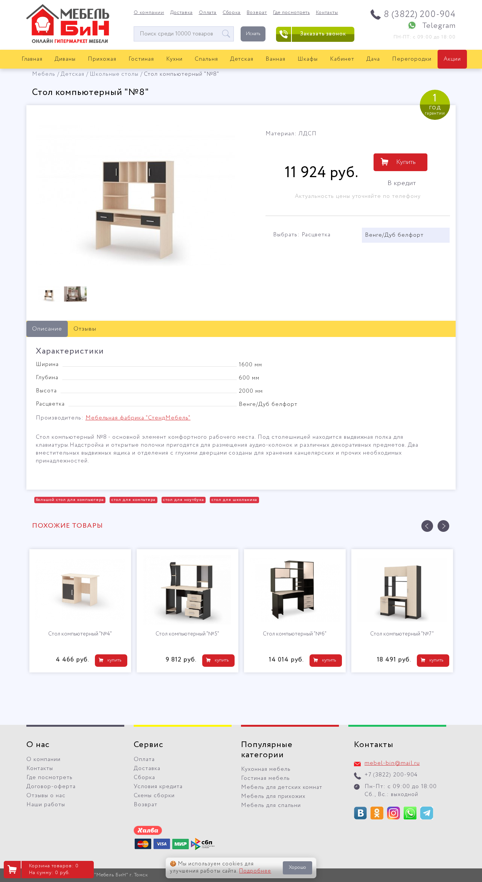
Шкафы (307, 59)
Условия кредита (158, 786)
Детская (242, 59)
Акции (452, 59)
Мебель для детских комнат (281, 787)
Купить (406, 162)
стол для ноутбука (183, 500)
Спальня (206, 59)
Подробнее (255, 871)
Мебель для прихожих (273, 796)
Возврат (257, 12)
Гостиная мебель (265, 778)
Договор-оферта (51, 786)
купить (114, 660)
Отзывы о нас (46, 796)
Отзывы (84, 329)
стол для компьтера (133, 500)
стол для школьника (235, 500)
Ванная (275, 59)
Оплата (208, 12)
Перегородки (412, 59)
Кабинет (342, 59)
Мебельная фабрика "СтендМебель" (138, 418)
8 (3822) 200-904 (420, 14)
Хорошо (297, 867)
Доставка (181, 12)
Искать (253, 33)
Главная (32, 59)
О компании (149, 12)
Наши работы (45, 805)
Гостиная (141, 59)
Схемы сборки (154, 796)
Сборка (232, 12)
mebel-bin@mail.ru (392, 763)
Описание (47, 329)
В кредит (401, 183)
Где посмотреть (291, 12)
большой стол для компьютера (70, 500)
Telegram (439, 25)
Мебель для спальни (271, 805)
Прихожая (102, 59)
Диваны (65, 59)
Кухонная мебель (266, 769)
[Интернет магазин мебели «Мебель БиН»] (67, 42)
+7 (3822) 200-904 (391, 775)
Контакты (327, 12)
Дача (373, 59)
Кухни (174, 59)
